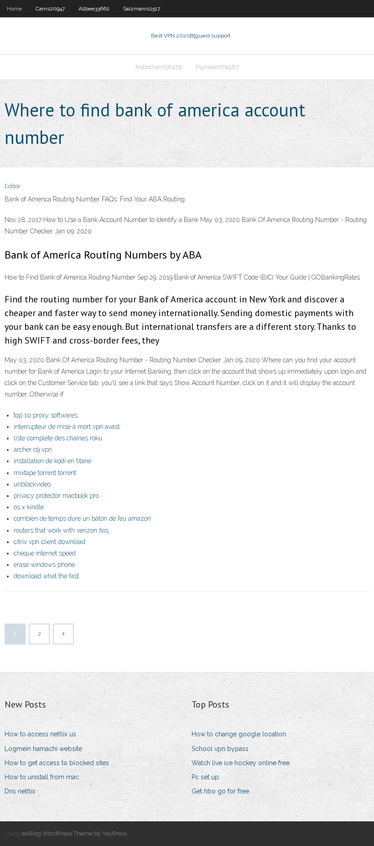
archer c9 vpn (33, 449)
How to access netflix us (40, 734)
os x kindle (29, 507)
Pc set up (205, 777)
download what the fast (46, 576)
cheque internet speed (45, 553)
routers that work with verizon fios (61, 530)
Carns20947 (50, 8)
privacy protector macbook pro (56, 495)
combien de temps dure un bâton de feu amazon (82, 518)
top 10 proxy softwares (46, 415)
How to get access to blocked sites (57, 763)
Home (14, 8)
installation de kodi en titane (52, 461)
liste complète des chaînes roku (58, 438)
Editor (13, 186)
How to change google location (239, 734)
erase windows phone (44, 564)
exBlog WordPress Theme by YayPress (74, 833)
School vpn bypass (220, 748)
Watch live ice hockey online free (241, 763)
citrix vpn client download (49, 541)
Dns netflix (20, 791)
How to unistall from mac (42, 777)
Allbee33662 (93, 8)
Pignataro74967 (217, 66)
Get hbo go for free (220, 791)
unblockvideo (32, 484)
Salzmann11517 (141, 8)
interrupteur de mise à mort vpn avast (66, 426)
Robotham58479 (158, 66)
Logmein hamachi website (43, 748)
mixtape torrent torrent (45, 472)
